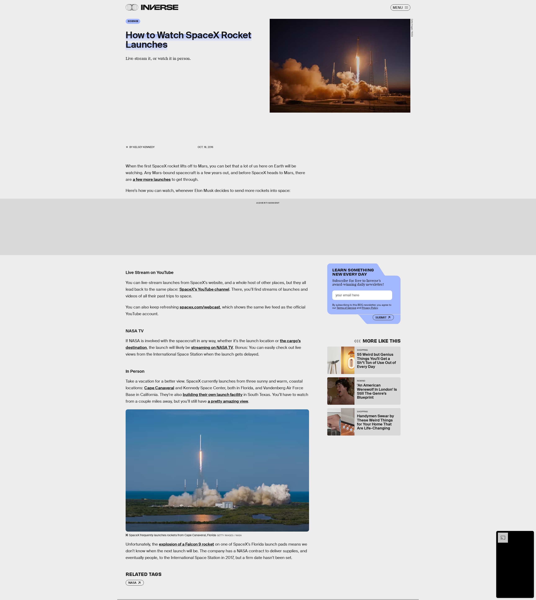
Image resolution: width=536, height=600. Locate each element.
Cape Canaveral (159, 388)
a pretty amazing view (228, 401)
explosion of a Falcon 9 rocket (186, 544)
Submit (381, 317)
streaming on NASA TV (212, 347)
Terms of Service (346, 308)
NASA (132, 583)
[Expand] (500, 534)
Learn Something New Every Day (353, 271)
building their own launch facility (212, 394)
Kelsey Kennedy (144, 147)
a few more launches (152, 179)
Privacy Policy (370, 308)
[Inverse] (159, 7)
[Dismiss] (529, 534)
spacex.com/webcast (200, 307)
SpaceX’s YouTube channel (204, 289)
